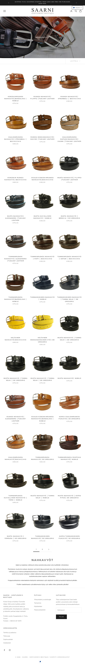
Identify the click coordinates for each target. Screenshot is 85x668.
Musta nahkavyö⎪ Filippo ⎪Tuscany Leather (69, 179)
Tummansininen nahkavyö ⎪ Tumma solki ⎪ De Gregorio (69, 299)
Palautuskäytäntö (39, 610)
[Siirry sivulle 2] (49, 549)
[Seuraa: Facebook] (4, 650)
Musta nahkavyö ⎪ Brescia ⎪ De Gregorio (69, 217)
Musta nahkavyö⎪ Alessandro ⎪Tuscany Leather (15, 218)
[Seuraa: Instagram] (10, 650)
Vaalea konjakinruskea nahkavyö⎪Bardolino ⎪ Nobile (42, 419)
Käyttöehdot (38, 606)
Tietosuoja (6, 636)
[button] (77, 7)
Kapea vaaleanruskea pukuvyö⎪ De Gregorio (69, 418)
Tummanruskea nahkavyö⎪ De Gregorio (42, 458)
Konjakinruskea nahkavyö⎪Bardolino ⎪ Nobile (15, 99)
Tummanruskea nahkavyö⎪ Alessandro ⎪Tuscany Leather (15, 259)
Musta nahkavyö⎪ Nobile (69, 378)
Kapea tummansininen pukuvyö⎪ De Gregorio (69, 537)
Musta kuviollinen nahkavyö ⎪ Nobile (42, 217)
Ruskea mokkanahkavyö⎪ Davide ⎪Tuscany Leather (42, 138)
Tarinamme (37, 603)
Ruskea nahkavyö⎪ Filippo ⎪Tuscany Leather (42, 97)
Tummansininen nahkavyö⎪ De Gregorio (42, 537)
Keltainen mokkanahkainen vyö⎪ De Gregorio (42, 340)
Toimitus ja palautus (9, 633)
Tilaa (61, 617)
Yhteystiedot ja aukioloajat (42, 600)
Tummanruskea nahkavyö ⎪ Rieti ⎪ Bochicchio (42, 257)
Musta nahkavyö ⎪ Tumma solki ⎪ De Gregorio (69, 339)
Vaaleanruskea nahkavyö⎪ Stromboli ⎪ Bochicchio (15, 139)
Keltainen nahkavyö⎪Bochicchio (15, 339)
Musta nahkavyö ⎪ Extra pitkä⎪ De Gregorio (69, 497)
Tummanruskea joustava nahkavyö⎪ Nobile (69, 458)
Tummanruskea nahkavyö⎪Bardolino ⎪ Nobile (15, 299)
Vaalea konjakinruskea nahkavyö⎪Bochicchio (42, 179)
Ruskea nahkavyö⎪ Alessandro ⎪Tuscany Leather (15, 419)
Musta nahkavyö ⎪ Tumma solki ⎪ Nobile (42, 497)
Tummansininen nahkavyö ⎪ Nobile (42, 298)
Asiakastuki (7, 643)
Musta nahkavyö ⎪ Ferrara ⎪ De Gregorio (15, 537)
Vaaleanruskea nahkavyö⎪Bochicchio (15, 458)
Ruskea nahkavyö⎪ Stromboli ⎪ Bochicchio (69, 97)
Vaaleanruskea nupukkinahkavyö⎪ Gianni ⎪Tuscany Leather (69, 139)
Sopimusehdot (8, 639)
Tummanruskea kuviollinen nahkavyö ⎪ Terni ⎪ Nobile (15, 498)
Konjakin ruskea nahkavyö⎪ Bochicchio (15, 179)
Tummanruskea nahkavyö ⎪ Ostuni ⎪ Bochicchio (69, 257)
